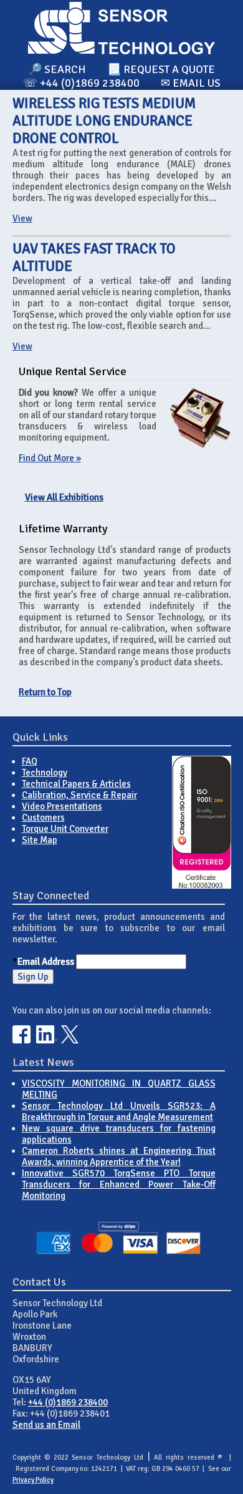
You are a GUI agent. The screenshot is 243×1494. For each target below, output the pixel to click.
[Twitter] (70, 1040)
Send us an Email (46, 1424)
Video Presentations (62, 806)
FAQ (29, 761)
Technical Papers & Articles (76, 783)
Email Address (45, 961)
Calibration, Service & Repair (79, 795)
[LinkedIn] (46, 1040)
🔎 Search (57, 69)
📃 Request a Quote (161, 69)
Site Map (39, 840)
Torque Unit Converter (65, 828)
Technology (44, 772)
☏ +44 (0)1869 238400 (81, 83)
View (22, 218)
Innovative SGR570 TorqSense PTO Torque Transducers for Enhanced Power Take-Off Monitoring (119, 1184)
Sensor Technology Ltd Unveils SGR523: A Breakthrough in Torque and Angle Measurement (119, 1111)
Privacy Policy (33, 1480)
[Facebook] (21, 1040)
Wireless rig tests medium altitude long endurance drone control (104, 121)
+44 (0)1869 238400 (68, 1402)
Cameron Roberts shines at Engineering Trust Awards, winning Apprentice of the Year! (119, 1156)
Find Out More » (50, 458)
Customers (43, 817)
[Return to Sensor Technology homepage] (121, 51)
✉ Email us (191, 83)
